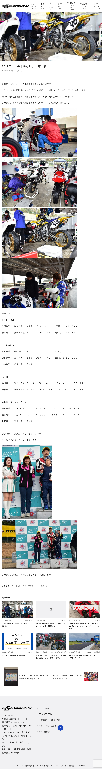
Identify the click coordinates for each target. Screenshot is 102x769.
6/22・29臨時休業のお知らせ (14, 655)
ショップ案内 (33, 5)
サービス (51, 5)
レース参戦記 (42, 585)
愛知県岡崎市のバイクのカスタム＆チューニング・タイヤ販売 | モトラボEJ (54, 765)
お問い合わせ (96, 5)
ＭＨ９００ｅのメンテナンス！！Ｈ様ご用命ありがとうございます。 (51, 656)
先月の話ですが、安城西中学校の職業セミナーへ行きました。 (33, 677)
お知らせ (43, 5)
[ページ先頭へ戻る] (60, 728)
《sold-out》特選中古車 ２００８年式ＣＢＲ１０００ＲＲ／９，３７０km (84, 626)
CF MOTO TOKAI (71, 5)
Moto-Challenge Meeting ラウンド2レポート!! (83, 656)
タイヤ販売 (60, 5)
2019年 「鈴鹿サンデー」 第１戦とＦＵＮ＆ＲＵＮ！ (67, 677)
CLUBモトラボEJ (84, 5)
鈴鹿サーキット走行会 (48, 725)
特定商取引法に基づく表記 (49, 720)
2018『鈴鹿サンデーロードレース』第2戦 (16, 624)
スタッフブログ (29, 585)
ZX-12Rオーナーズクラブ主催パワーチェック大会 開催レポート (51, 624)
